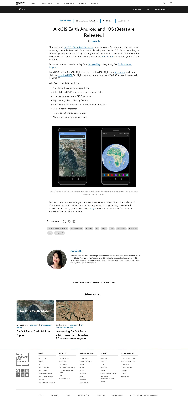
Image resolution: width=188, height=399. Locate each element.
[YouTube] (27, 375)
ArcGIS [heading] (41, 353)
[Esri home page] (20, 3)
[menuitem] (47, 358)
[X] (22, 371)
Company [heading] (104, 353)
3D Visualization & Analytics (87, 21)
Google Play (94, 64)
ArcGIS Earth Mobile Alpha (78, 47)
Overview (137, 9)
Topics (147, 9)
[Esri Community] (18, 375)
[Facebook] (18, 371)
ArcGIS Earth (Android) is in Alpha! (33, 333)
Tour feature (108, 56)
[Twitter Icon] (64, 222)
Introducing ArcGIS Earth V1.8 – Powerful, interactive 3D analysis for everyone (72, 335)
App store (120, 72)
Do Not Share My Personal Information (143, 395)
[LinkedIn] (27, 371)
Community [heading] (63, 353)
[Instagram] (22, 375)
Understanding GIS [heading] (86, 353)
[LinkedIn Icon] (74, 222)
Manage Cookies (117, 395)
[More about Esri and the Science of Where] (22, 360)
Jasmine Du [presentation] (34, 325)
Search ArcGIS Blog (162, 9)
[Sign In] (171, 3)
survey (91, 208)
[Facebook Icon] (69, 222)
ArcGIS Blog (20, 9)
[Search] (165, 3)
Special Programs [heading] (127, 353)
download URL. (65, 75)
